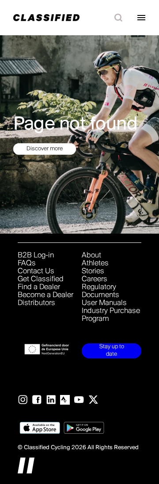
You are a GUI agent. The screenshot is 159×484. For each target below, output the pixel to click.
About (91, 256)
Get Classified (41, 279)
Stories (93, 272)
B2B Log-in (36, 256)
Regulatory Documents (100, 291)
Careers (94, 279)
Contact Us (36, 272)
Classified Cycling (47, 447)
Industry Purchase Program (111, 315)
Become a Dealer (45, 295)
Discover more (44, 148)
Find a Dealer (39, 287)
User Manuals (104, 303)
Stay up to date (111, 350)
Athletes (95, 264)
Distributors (36, 303)
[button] (118, 17)
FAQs (27, 264)
